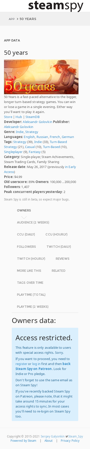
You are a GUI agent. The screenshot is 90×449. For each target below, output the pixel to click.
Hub (19, 116)
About (48, 440)
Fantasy (35, 152)
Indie (20, 132)
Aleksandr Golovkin (37, 122)
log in (36, 364)
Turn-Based (51, 146)
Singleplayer (13, 152)
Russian (42, 136)
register (21, 364)
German (68, 136)
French (55, 136)
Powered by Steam (23, 440)
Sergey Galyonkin (53, 436)
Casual (30, 146)
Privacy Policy (70, 440)
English (29, 136)
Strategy (31, 132)
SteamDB (33, 116)
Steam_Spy (75, 436)
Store (8, 116)
